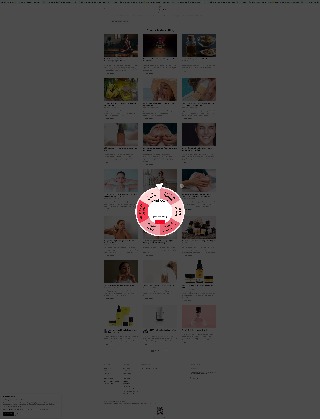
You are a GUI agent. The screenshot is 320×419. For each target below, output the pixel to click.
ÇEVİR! (160, 222)
